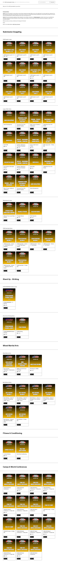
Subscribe (52, 2)
